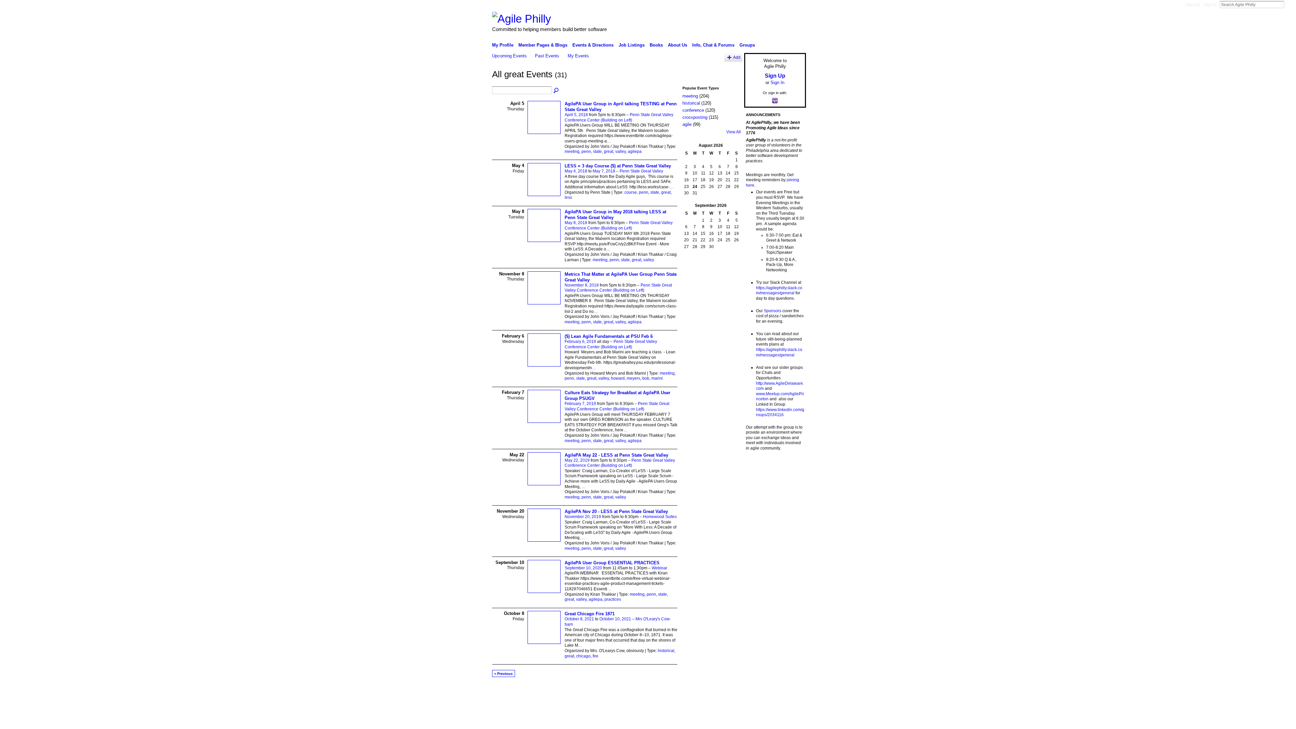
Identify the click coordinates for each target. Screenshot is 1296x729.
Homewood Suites (660, 516)
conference (693, 110)
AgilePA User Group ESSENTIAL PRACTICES (612, 562)
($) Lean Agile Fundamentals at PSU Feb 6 (609, 336)
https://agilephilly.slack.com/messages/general (779, 291)
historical (666, 650)
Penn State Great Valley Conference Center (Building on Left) (619, 117)
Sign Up (1192, 4)
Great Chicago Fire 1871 (590, 613)
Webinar (659, 568)
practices (612, 599)
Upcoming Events (509, 55)
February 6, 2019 (580, 341)
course (630, 192)
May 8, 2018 (576, 222)
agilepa (635, 151)
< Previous (503, 674)
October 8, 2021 (579, 619)
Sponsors (772, 310)
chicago (583, 656)
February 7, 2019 (580, 403)
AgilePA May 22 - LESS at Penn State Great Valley (616, 455)
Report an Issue (756, 690)
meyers (633, 378)
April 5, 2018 (576, 114)
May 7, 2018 (604, 171)
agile (687, 124)
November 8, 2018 (582, 285)
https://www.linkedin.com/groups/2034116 (780, 412)
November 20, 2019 (583, 516)
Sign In (1210, 4)
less (568, 197)
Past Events (547, 55)
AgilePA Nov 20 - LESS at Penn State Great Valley (616, 511)
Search (1289, 4)
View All (733, 132)
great (608, 151)
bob (645, 378)
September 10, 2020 (583, 568)
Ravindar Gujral (542, 690)
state (597, 151)
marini (657, 378)
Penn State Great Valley (641, 171)
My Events (578, 55)
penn (586, 151)
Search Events (557, 91)
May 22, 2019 (577, 460)
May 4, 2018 (576, 171)
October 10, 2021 (615, 619)
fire (595, 656)
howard (618, 378)
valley (620, 151)
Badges (729, 690)
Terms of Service (791, 690)
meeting (572, 151)
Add (736, 57)
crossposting (694, 117)
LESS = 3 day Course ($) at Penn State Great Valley (618, 165)
